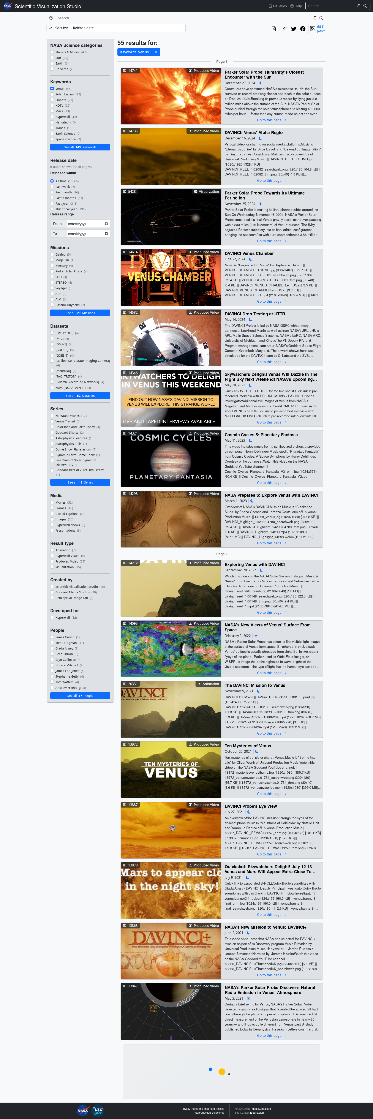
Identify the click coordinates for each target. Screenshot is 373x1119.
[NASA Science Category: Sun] (260, 82)
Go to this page (269, 120)
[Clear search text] (357, 6)
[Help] (51, 18)
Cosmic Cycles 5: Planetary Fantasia (261, 434)
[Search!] (365, 6)
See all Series (80, 482)
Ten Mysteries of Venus (248, 745)
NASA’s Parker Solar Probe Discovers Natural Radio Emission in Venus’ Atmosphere (270, 990)
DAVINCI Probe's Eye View (251, 805)
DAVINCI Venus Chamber (249, 253)
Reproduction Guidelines (209, 1112)
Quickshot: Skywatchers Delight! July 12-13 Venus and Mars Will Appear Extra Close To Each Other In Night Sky (268, 869)
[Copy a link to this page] (284, 29)
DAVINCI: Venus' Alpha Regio (254, 132)
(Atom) (321, 31)
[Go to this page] (171, 95)
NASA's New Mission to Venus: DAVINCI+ (266, 926)
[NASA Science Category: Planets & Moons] (260, 138)
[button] (155, 52)
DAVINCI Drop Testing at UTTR (255, 313)
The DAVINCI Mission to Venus (255, 685)
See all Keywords (80, 147)
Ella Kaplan (257, 1112)
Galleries (279, 5)
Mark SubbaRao (261, 1108)
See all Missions (80, 313)
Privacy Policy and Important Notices (203, 1108)
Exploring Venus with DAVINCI (255, 564)
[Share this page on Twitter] (293, 29)
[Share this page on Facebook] (303, 29)
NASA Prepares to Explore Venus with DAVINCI (271, 494)
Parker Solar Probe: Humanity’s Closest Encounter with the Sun (264, 74)
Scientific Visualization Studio (48, 6)
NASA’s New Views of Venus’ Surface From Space (268, 627)
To (55, 233)
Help (298, 5)
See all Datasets (80, 396)
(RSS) (320, 26)
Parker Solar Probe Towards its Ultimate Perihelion (265, 195)
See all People (80, 696)
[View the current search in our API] (273, 29)
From (57, 223)
